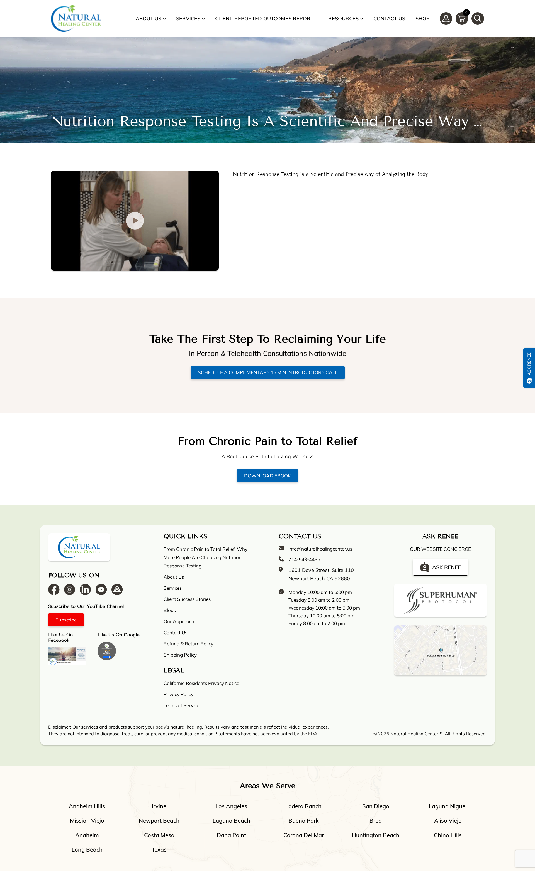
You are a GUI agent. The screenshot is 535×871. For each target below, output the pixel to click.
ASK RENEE (446, 567)
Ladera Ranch (303, 806)
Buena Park (303, 820)
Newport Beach (159, 820)
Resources (343, 18)
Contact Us (389, 18)
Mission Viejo (87, 820)
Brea (375, 820)
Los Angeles (231, 806)
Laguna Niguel (448, 806)
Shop (422, 18)
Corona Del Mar (303, 834)
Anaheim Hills (87, 806)
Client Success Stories (187, 599)
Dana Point (231, 834)
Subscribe (66, 620)
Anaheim (87, 834)
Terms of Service (181, 705)
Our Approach (179, 621)
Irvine (159, 806)
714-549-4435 (304, 559)
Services (188, 18)
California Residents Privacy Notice (201, 683)
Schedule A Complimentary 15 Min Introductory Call (267, 372)
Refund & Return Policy (188, 644)
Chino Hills (448, 834)
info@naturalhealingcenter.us (320, 549)
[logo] (76, 18)
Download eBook (267, 475)
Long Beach (87, 849)
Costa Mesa (159, 834)
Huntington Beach (375, 834)
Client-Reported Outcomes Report (264, 18)
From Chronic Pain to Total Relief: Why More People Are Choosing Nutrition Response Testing (205, 557)
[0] (462, 18)
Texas (159, 849)
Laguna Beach (231, 820)
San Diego (375, 806)
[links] (477, 18)
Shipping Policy (180, 655)
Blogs (170, 610)
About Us (148, 18)
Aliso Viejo (448, 820)
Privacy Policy (178, 694)
